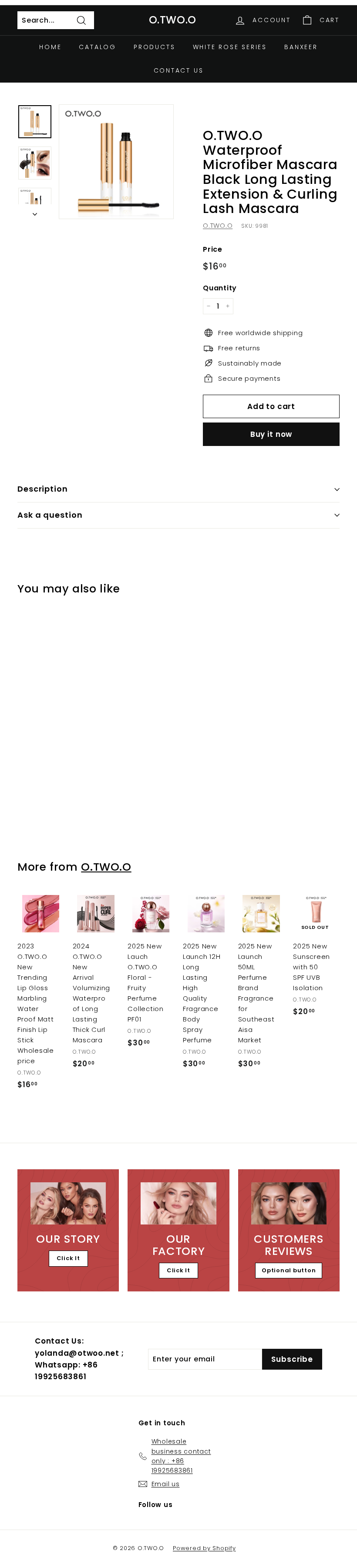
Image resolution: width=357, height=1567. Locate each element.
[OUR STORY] (68, 1203)
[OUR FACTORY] (178, 1203)
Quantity (220, 288)
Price (212, 249)
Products (154, 47)
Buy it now (271, 434)
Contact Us (179, 70)
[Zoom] (116, 162)
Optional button (289, 1270)
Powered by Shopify (204, 1548)
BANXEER (301, 47)
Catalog (97, 47)
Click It (68, 1258)
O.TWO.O (172, 20)
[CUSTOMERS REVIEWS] (289, 1203)
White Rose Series (230, 47)
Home (50, 47)
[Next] (34, 211)
